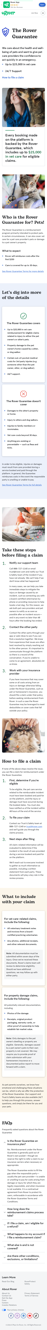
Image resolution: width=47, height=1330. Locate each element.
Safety (27, 1284)
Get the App (7, 1298)
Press (4, 1300)
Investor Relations (9, 1305)
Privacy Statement (32, 1293)
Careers (5, 1302)
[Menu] (43, 13)
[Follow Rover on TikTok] (36, 1315)
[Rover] (15, 13)
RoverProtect (30, 1281)
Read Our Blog (8, 1281)
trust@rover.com (34, 826)
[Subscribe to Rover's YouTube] (29, 1315)
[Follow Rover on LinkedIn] (23, 1315)
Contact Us (6, 1295)
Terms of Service (31, 1295)
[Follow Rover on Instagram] (17, 1315)
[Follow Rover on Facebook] (11, 1315)
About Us (6, 1293)
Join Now (34, 13)
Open (42, 5)
